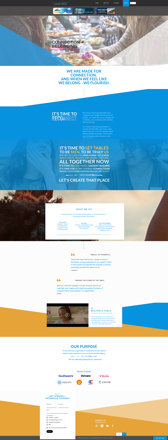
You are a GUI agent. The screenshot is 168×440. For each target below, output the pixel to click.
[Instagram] (53, 51)
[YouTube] (64, 51)
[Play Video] (67, 315)
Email (48, 409)
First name (49, 404)
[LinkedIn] (58, 51)
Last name (60, 404)
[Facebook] (69, 51)
